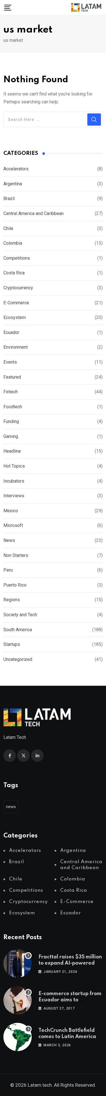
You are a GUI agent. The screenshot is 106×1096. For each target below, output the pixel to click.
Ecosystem (14, 317)
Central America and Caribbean (33, 213)
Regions (11, 599)
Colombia (12, 243)
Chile (8, 228)
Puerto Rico (15, 585)
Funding (11, 421)
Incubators (13, 481)
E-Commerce (16, 302)
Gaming (10, 436)
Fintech (10, 391)
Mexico (10, 510)
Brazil (9, 198)
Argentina (12, 183)
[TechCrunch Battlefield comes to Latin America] (17, 1037)
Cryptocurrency (18, 287)
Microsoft (13, 525)
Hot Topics (14, 466)
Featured (12, 377)
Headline (12, 451)
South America (17, 629)
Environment (15, 347)
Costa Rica (14, 272)
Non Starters (15, 555)
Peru (8, 570)
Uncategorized (17, 659)
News (9, 540)
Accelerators (16, 169)
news (11, 806)
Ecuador (11, 332)
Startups (11, 644)
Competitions (16, 258)
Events (10, 362)
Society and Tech (20, 614)
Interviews (13, 495)
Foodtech (12, 406)
